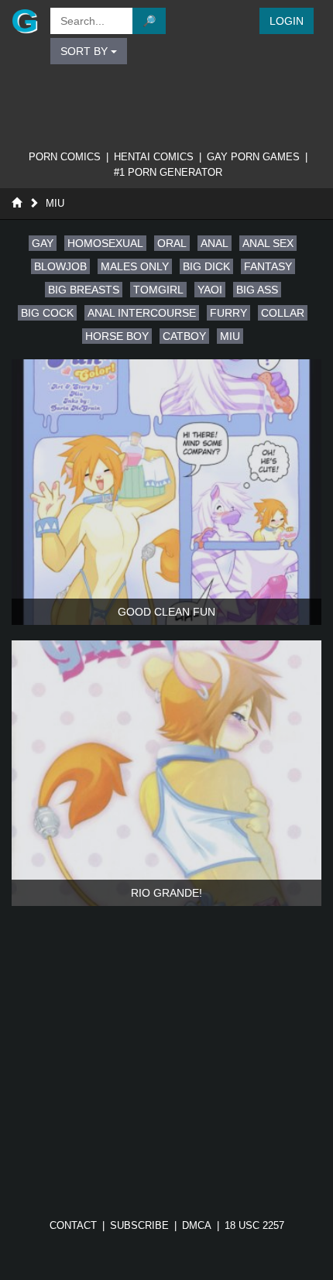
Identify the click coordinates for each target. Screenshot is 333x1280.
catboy (184, 336)
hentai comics (154, 157)
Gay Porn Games (253, 157)
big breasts (83, 289)
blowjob (60, 266)
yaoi (209, 289)
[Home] (17, 203)
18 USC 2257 (254, 1225)
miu (230, 336)
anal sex (268, 243)
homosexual (105, 243)
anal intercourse (142, 313)
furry (228, 313)
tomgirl (158, 289)
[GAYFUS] (23, 21)
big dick (206, 266)
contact (73, 1225)
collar (282, 313)
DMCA (196, 1225)
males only (135, 266)
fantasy (268, 266)
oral (172, 243)
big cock (47, 313)
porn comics (65, 157)
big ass (257, 289)
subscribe (139, 1225)
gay (42, 243)
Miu (55, 203)
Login (286, 21)
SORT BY (85, 51)
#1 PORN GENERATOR (168, 172)
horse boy (117, 336)
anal (214, 243)
